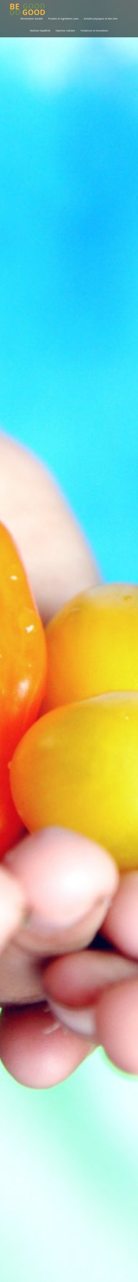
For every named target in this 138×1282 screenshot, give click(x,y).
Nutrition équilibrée (40, 30)
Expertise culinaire (65, 30)
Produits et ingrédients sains (63, 18)
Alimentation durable (31, 18)
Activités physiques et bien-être (101, 18)
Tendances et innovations (94, 30)
